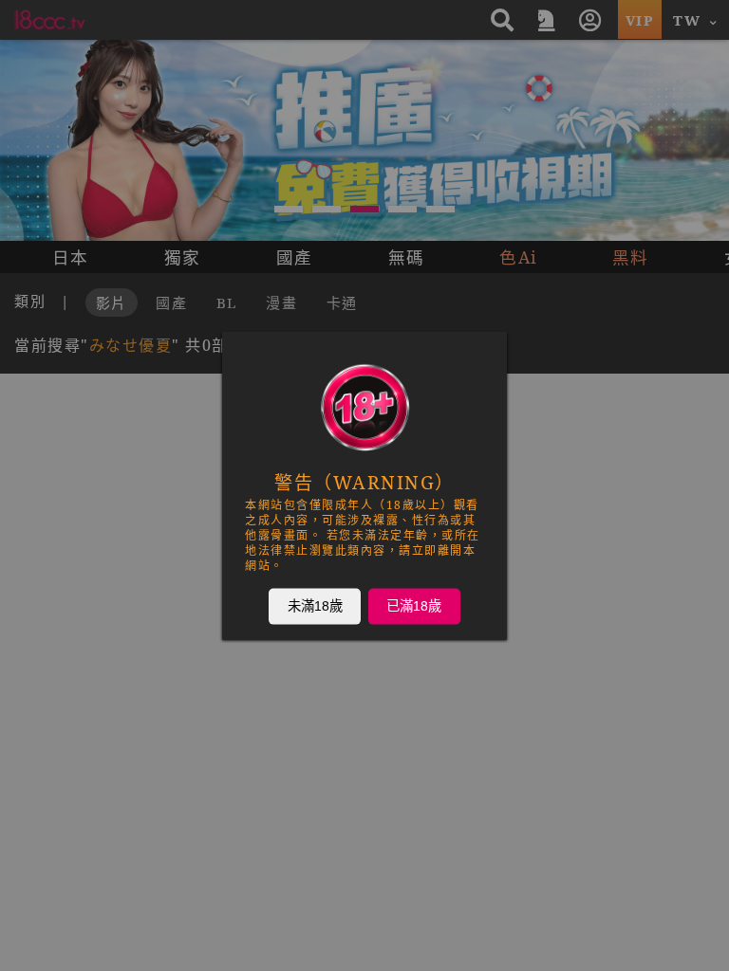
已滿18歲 (413, 606)
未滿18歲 (315, 606)
